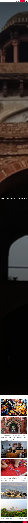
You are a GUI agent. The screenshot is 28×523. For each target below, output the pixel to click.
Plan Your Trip (22, 1)
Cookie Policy (12, 522)
